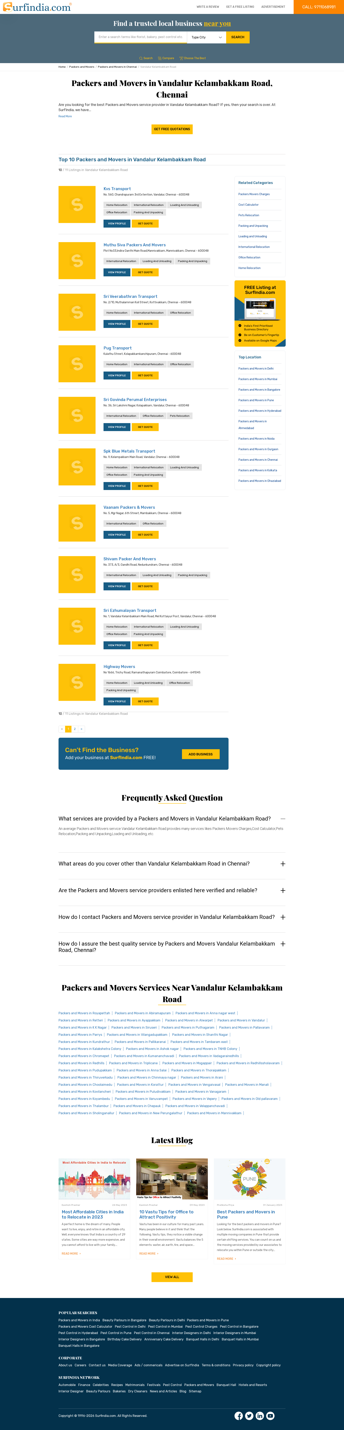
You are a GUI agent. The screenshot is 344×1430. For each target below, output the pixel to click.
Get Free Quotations (172, 129)
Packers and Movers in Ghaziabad (259, 481)
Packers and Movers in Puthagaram (188, 1027)
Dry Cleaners (137, 1391)
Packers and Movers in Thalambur (84, 1106)
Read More (65, 116)
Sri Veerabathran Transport (130, 296)
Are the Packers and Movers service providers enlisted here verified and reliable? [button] (158, 890)
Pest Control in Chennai (152, 1333)
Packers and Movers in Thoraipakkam (198, 1070)
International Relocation (149, 204)
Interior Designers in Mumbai (234, 1333)
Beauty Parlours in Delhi (167, 1320)
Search (237, 37)
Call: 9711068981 (318, 7)
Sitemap (195, 1391)
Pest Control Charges (201, 1326)
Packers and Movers (81, 66)
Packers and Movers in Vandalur (241, 1020)
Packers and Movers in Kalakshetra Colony (90, 1049)
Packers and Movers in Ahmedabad (252, 425)
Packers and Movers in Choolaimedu (85, 1085)
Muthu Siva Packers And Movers (135, 245)
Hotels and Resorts (253, 1385)
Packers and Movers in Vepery (195, 1099)
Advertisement (273, 7)
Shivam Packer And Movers (130, 559)
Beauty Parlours (98, 1391)
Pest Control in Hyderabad (78, 1333)
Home (62, 66)
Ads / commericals (148, 1365)
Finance (84, 1385)
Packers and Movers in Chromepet (84, 1056)
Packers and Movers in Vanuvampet (141, 1099)
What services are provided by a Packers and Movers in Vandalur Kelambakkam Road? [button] (165, 819)
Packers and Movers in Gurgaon (258, 449)
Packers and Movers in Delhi (256, 368)
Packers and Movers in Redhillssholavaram (248, 1063)
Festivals (153, 1385)
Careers (80, 1365)
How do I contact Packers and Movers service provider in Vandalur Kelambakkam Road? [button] (167, 917)
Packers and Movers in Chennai (117, 66)
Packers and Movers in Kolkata (257, 470)
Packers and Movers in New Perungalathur (150, 1113)
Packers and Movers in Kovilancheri (85, 1092)
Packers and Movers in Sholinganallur (86, 1113)
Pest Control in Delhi (130, 1326)
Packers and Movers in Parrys (80, 1035)
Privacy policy (243, 1365)
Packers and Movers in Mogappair (187, 1063)
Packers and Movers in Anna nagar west (205, 1013)
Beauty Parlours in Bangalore (124, 1320)
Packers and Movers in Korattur (140, 1085)
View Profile (117, 223)
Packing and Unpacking (148, 212)
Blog (183, 1391)
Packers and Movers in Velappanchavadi (195, 1106)
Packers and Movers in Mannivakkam (214, 1113)
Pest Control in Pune (116, 1333)
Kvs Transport (117, 188)
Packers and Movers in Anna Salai (142, 1070)
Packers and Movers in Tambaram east (199, 1042)
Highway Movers (119, 666)
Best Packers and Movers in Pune (246, 1214)
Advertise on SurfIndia (182, 1365)
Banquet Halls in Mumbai (240, 1339)
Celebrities (101, 1385)
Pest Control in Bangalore (239, 1326)
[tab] (172, 830)
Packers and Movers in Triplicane (133, 1063)
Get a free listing (240, 7)
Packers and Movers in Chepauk (137, 1106)
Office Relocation (117, 212)
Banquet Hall (226, 1385)
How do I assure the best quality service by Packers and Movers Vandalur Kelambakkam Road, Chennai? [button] (167, 947)
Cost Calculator (248, 204)
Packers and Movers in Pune (256, 400)
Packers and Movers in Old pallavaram (250, 1099)
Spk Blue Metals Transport (129, 451)
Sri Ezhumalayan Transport (130, 610)
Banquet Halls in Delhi (202, 1339)
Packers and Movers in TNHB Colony (210, 1049)
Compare (168, 58)
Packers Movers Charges (254, 194)
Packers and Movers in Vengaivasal (194, 1085)
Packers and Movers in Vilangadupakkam (137, 1035)
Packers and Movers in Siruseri (134, 1027)
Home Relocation (117, 204)
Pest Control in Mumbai (165, 1326)
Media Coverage (120, 1365)
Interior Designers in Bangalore (82, 1339)
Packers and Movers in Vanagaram (200, 1092)
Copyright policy (268, 1365)
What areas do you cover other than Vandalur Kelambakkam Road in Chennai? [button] (154, 864)
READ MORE (70, 1253)
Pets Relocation (180, 415)
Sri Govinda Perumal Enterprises (135, 399)
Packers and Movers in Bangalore (259, 389)
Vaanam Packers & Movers (129, 507)
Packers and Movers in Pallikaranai (140, 1042)
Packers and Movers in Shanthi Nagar (200, 1035)
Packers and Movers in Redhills (81, 1063)
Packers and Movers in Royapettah (84, 1013)
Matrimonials (135, 1385)
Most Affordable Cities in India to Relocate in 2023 (93, 1214)
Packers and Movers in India (79, 1320)
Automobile (67, 1385)
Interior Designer (71, 1391)
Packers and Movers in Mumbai (257, 379)
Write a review (208, 7)
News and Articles (163, 1391)
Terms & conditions (216, 1365)
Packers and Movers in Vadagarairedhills (209, 1056)
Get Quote (145, 223)
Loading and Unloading (184, 204)
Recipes (117, 1385)
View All (172, 1277)
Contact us (97, 1365)
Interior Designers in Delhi (191, 1333)
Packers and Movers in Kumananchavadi (144, 1056)
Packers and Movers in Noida (256, 438)
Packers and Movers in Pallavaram (244, 1027)
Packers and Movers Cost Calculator (85, 1326)
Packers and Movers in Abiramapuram (143, 1013)
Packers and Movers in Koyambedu (84, 1099)
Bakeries (119, 1391)
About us (65, 1365)
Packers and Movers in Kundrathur (84, 1042)
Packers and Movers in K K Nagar (83, 1027)
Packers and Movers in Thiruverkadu (86, 1077)
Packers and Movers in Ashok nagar (152, 1049)
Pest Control (172, 1385)
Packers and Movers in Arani (202, 1077)
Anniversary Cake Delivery (164, 1339)
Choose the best (195, 58)
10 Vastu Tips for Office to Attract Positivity (166, 1214)
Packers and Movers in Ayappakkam (134, 1020)
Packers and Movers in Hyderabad (259, 411)
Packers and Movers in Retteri (81, 1020)
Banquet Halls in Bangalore (79, 1346)
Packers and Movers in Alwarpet (189, 1020)
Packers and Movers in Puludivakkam (143, 1092)
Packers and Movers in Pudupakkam (85, 1070)
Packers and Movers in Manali (247, 1085)
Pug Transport (118, 348)
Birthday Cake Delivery (125, 1339)
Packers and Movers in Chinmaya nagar (146, 1077)
